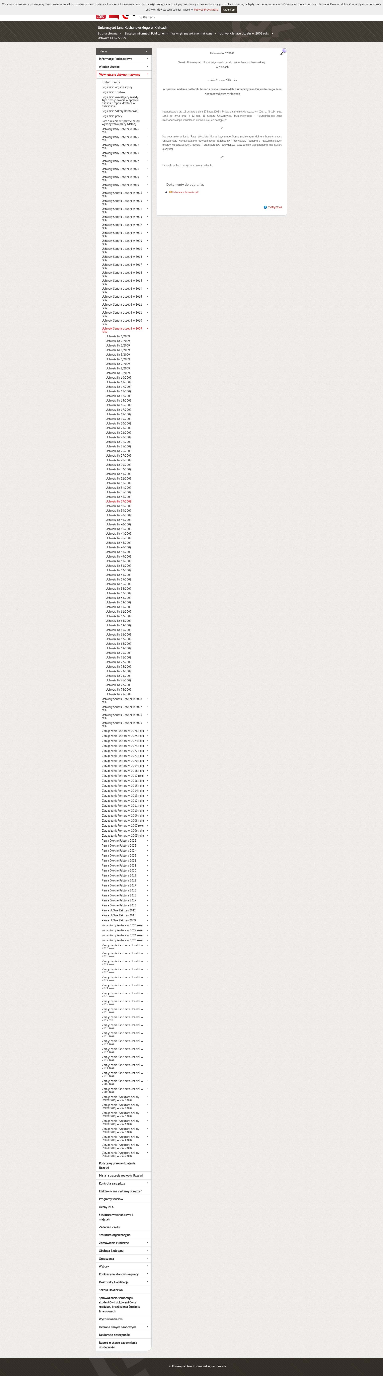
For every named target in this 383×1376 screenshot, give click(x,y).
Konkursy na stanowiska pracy (118, 1274)
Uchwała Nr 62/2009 (118, 616)
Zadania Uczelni (109, 1227)
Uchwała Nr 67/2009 (118, 639)
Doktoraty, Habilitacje (113, 1282)
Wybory (104, 1266)
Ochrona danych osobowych (117, 1327)
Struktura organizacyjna (114, 1235)
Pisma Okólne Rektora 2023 (119, 855)
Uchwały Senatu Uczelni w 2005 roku (122, 724)
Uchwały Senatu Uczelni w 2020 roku (122, 242)
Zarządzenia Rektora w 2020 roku (123, 761)
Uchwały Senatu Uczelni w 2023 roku (122, 218)
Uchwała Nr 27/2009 (118, 455)
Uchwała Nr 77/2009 (118, 685)
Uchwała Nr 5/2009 (118, 354)
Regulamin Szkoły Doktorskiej (120, 111)
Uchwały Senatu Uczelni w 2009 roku (244, 33)
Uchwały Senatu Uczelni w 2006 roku (122, 716)
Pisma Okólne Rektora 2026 (119, 840)
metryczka (275, 207)
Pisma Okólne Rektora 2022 (119, 860)
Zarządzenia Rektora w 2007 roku (123, 825)
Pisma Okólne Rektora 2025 (119, 845)
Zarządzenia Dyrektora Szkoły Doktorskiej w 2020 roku (120, 1146)
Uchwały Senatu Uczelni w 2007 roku (122, 708)
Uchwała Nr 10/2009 (118, 377)
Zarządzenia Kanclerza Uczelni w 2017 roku (122, 1018)
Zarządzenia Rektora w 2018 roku (123, 771)
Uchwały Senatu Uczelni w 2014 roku (122, 290)
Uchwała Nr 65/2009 (118, 630)
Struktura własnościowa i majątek (116, 1217)
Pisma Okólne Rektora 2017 (119, 885)
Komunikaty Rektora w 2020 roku (122, 940)
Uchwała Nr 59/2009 (118, 602)
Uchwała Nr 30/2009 (118, 469)
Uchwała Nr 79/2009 (118, 694)
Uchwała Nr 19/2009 (118, 419)
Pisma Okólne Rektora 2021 (119, 865)
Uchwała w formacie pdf (185, 192)
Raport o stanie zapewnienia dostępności (118, 1344)
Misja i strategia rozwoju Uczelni (121, 1175)
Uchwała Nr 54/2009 (118, 579)
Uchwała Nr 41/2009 (118, 520)
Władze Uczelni (109, 67)
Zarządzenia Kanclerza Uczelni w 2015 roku (122, 1034)
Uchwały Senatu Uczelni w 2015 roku (122, 282)
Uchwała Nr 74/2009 (118, 671)
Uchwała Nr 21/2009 (118, 428)
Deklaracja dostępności (114, 1335)
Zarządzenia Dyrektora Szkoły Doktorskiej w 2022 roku (120, 1130)
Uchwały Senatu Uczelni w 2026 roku (122, 194)
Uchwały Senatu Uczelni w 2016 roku (122, 274)
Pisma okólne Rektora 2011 (119, 915)
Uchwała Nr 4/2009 (118, 350)
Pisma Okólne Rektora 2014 (119, 900)
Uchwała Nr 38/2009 (118, 506)
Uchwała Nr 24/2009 (118, 442)
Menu (103, 51)
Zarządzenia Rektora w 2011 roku (123, 805)
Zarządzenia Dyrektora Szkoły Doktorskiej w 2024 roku (120, 1114)
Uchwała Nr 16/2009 (118, 405)
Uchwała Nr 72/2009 (118, 662)
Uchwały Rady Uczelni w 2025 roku (120, 138)
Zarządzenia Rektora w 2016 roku (123, 781)
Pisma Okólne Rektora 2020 (119, 870)
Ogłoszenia (106, 1259)
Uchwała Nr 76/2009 (118, 680)
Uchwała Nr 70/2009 (118, 653)
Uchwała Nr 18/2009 (118, 414)
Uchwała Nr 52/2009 (118, 570)
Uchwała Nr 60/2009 (118, 607)
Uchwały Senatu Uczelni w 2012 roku (122, 306)
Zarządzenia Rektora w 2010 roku (123, 810)
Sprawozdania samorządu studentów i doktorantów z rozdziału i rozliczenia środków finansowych (119, 1304)
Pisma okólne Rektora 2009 (119, 920)
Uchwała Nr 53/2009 (118, 575)
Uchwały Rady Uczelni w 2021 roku (120, 170)
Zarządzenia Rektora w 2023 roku (123, 746)
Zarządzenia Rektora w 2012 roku (123, 801)
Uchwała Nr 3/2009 (118, 345)
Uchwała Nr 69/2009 (118, 648)
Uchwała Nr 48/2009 (118, 552)
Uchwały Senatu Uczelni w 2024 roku (122, 210)
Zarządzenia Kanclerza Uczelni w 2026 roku (122, 946)
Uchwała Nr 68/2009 (118, 644)
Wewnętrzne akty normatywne (192, 33)
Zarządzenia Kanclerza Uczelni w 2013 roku (122, 1050)
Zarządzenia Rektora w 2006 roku (123, 830)
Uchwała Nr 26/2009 (118, 451)
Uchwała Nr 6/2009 (118, 359)
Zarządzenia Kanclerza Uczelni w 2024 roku (122, 962)
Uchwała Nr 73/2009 (118, 666)
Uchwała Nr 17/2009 (118, 410)
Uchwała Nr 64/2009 (118, 625)
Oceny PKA (106, 1207)
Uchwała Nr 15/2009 (118, 400)
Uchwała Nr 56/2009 (118, 588)
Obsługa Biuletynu (111, 1251)
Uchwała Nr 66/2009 (118, 634)
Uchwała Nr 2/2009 (118, 341)
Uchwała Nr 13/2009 (118, 391)
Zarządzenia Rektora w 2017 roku (123, 776)
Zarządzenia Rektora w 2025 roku (123, 736)
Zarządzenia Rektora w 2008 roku (123, 820)
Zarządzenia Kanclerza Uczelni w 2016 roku (122, 1026)
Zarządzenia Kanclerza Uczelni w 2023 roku (122, 970)
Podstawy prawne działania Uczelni (117, 1165)
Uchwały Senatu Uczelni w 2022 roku (122, 226)
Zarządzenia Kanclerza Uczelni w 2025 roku (122, 954)
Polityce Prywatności (206, 9)
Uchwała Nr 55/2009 (118, 584)
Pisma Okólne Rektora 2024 (119, 850)
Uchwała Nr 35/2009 (118, 492)
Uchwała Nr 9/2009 (118, 373)
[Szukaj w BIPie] (283, 51)
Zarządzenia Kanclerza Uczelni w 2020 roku (122, 994)
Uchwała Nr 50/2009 (118, 561)
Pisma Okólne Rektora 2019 (119, 875)
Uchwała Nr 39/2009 (118, 510)
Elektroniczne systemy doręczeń (120, 1191)
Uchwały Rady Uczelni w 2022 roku (120, 162)
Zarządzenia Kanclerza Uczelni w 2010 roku (122, 1074)
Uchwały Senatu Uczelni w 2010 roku (122, 322)
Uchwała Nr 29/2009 (118, 465)
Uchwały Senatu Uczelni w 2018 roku (122, 258)
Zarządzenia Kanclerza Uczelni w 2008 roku (122, 1090)
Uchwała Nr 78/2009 (118, 689)
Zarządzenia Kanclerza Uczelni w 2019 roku (122, 1002)
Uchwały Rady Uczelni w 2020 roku (120, 178)
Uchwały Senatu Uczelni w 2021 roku (122, 234)
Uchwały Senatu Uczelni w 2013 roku (122, 298)
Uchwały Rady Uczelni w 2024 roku (120, 146)
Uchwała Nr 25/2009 (118, 446)
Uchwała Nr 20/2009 (118, 423)
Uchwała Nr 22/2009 (118, 432)
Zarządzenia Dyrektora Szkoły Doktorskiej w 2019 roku (120, 1154)
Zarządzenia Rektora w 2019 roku (123, 766)
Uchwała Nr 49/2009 (118, 556)
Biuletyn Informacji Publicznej (144, 33)
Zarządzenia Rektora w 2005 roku (123, 835)
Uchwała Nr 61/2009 (118, 611)
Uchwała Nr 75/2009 (118, 676)
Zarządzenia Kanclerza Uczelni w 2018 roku (122, 1010)
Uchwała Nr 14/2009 (118, 396)
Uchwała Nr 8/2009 (118, 368)
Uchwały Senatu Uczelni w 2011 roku (122, 314)
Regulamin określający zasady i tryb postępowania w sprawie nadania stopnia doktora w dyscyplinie (120, 101)
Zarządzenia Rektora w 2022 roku (123, 751)
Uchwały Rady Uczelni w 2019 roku (120, 186)
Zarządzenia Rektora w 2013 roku (123, 796)
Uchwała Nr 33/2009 (118, 483)
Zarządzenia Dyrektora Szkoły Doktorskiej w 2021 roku (120, 1138)
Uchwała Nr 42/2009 (118, 524)
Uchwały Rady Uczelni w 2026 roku (120, 130)
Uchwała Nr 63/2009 (118, 621)
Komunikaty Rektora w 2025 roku (122, 925)
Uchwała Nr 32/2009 (118, 478)
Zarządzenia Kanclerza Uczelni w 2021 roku (122, 986)
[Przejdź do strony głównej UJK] (146, 19)
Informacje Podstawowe (115, 59)
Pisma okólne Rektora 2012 (119, 910)
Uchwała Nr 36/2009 (118, 497)
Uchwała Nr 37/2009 (112, 38)
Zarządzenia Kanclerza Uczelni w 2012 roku (122, 1058)
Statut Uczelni (111, 82)
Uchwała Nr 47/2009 (118, 547)
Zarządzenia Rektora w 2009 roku (123, 815)
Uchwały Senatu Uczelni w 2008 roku (122, 700)
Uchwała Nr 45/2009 (118, 538)
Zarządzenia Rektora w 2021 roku (123, 756)
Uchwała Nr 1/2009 (118, 336)
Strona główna (107, 33)
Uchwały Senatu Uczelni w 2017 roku (122, 266)
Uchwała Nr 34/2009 (118, 488)
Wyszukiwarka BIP (111, 1319)
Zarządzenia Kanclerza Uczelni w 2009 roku (122, 1082)
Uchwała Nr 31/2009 (118, 474)
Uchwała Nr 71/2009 (118, 657)
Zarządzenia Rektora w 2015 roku (123, 786)
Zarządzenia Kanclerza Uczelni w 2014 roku (122, 1042)
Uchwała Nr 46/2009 (118, 543)
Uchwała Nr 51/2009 (118, 566)
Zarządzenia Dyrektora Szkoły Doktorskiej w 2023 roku (120, 1122)
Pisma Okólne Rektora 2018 (119, 880)
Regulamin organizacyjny (117, 87)
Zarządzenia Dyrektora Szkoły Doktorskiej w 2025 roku (120, 1106)
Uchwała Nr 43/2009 (118, 529)
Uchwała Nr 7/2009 (118, 364)
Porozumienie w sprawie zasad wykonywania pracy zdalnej (121, 122)
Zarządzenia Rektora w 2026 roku (123, 731)
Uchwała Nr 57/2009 (118, 593)
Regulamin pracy (112, 116)
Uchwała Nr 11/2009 (118, 382)
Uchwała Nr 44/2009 (118, 533)
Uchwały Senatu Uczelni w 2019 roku (122, 250)
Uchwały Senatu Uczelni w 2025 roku (122, 202)
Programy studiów (111, 1199)
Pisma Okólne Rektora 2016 (119, 890)
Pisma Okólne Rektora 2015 (119, 895)
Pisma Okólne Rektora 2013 (119, 905)
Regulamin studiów (113, 92)
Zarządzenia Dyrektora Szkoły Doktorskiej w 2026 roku (120, 1098)
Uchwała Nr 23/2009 (118, 437)
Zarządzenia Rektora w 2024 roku (123, 741)
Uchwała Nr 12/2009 (118, 387)
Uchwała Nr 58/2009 (118, 598)
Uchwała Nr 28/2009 (118, 460)
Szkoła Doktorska (111, 1290)
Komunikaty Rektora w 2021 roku (122, 935)
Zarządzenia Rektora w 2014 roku (123, 791)
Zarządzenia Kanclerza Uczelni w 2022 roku (122, 978)
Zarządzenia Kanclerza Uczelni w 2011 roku (122, 1066)
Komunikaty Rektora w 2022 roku (122, 930)
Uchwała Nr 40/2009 (118, 515)
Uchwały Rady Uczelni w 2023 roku (120, 154)
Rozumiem (229, 9)
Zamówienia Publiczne (114, 1243)
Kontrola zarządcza (112, 1183)
